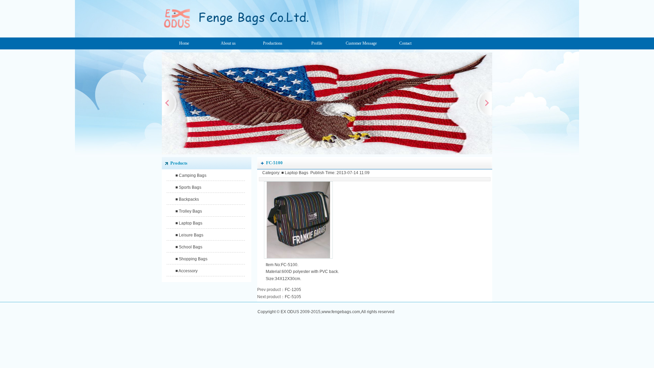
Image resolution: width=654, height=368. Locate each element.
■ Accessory (186, 271)
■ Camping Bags (190, 175)
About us (228, 43)
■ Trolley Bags (188, 211)
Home (184, 43)
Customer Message (361, 43)
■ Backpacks (187, 199)
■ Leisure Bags (189, 235)
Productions (272, 43)
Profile (316, 43)
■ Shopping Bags (191, 259)
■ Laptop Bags (188, 223)
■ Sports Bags (188, 187)
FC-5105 (293, 296)
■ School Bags (188, 247)
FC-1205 (293, 289)
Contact (405, 43)
